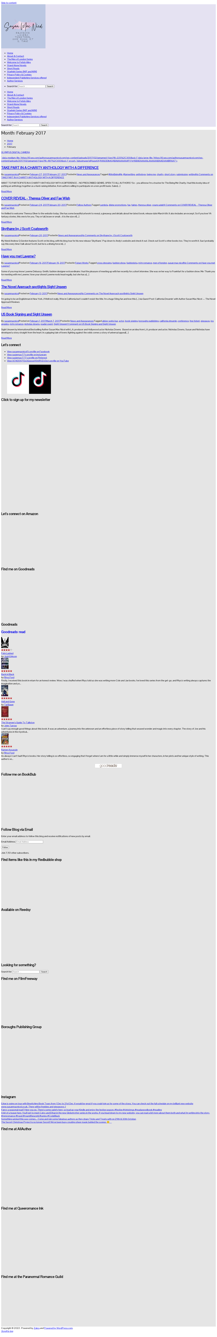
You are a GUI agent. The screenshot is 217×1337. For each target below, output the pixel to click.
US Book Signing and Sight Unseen (26, 314)
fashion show (119, 262)
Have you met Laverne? (18, 256)
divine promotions (118, 204)
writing (192, 174)
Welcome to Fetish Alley (19, 62)
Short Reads (13, 68)
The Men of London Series (20, 59)
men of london (160, 262)
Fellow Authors (84, 204)
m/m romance (145, 262)
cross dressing (104, 262)
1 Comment (91, 324)
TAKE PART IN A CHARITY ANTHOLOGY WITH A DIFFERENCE (50, 167)
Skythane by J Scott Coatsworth (24, 228)
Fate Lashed (7, 653)
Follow (5, 847)
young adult (158, 204)
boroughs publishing (149, 320)
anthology (141, 174)
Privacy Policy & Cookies (19, 74)
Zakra (37, 1328)
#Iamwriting (129, 174)
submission (182, 174)
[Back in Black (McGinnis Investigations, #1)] (5, 668)
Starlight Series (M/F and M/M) (22, 71)
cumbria (104, 204)
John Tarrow (10, 725)
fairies (134, 204)
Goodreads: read (13, 632)
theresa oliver (144, 204)
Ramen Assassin (9, 749)
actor (121, 320)
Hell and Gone (8, 701)
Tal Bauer (9, 704)
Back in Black (7, 674)
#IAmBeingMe (115, 174)
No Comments (107, 235)
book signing (131, 320)
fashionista (132, 262)
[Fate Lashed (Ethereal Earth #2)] (5, 647)
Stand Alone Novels (16, 65)
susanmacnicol (11, 174)
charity (160, 174)
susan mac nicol (175, 262)
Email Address (8, 841)
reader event (47, 324)
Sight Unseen (60, 324)
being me (151, 174)
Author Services (15, 80)
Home (10, 53)
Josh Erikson (10, 656)
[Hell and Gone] (4, 695)
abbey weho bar (110, 320)
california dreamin (168, 320)
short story (170, 174)
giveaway (205, 320)
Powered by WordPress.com (58, 1328)
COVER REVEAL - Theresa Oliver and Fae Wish (35, 198)
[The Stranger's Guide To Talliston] (5, 716)
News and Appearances (88, 174)
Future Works (82, 262)
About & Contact (15, 56)
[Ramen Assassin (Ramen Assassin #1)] (5, 743)
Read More (6, 191)
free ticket (195, 320)
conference (183, 320)
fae (128, 204)
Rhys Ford (9, 677)
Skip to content (9, 2)
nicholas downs (32, 324)
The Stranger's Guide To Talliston (18, 722)
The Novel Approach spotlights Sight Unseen (34, 286)
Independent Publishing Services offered (26, 77)
